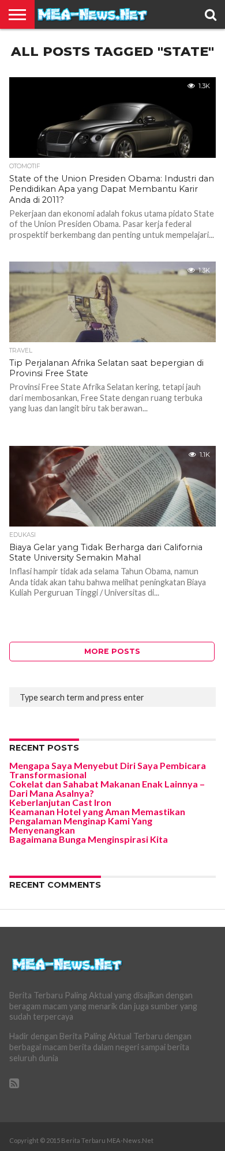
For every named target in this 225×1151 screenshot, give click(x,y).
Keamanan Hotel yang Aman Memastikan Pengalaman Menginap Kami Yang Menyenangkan (97, 820)
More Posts (112, 651)
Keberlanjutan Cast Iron (60, 802)
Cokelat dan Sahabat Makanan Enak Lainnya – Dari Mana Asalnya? (107, 788)
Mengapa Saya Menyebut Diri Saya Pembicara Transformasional (107, 770)
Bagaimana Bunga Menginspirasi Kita (88, 839)
